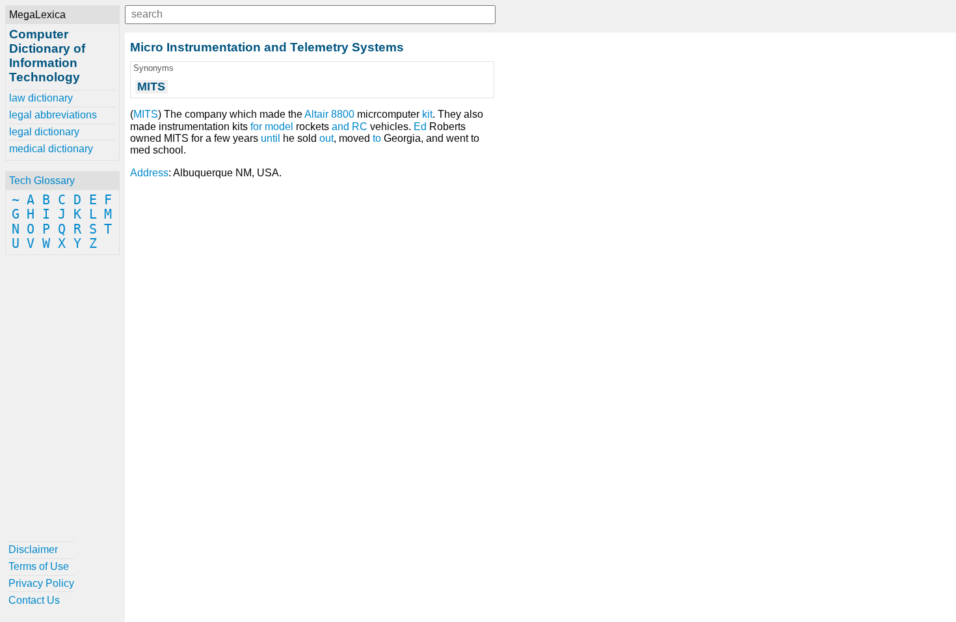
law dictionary (41, 97)
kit (427, 114)
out (326, 138)
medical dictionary (51, 148)
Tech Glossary (42, 180)
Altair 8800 (329, 114)
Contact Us (34, 600)
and (340, 126)
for (256, 126)
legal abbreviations (53, 114)
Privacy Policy (41, 583)
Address (149, 172)
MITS (145, 114)
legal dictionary (44, 131)
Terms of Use (38, 566)
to (377, 138)
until (270, 138)
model (279, 126)
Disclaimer (33, 549)
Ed (420, 126)
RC (359, 126)
